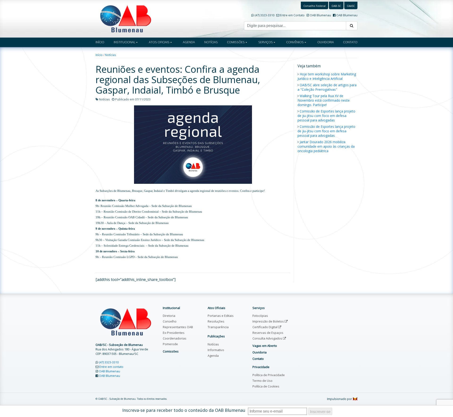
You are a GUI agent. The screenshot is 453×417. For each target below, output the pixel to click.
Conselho (169, 321)
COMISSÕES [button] (236, 42)
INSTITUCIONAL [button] (124, 42)
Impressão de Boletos (268, 321)
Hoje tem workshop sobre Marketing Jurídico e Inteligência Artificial (327, 76)
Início (99, 55)
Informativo (216, 350)
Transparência (218, 327)
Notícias (110, 55)
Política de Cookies (265, 386)
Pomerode (170, 344)
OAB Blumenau (320, 15)
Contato (258, 359)
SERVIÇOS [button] (265, 42)
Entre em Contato (292, 15)
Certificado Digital (265, 327)
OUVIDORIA (325, 42)
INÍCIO (100, 42)
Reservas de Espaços (267, 333)
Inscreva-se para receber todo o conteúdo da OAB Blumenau (183, 410)
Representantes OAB (178, 327)
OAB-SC (336, 6)
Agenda (213, 355)
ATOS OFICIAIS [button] (159, 42)
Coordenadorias (174, 338)
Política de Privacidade (268, 375)
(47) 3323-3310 (264, 15)
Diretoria (169, 316)
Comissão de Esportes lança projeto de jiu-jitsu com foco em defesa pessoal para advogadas (326, 115)
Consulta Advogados (267, 338)
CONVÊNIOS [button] (295, 42)
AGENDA (189, 42)
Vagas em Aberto (264, 346)
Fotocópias (260, 316)
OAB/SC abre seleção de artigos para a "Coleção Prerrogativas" (327, 87)
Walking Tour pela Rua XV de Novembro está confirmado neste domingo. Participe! (324, 100)
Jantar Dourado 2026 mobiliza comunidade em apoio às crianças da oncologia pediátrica (326, 146)
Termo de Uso (262, 380)
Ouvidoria (259, 352)
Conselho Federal (314, 6)
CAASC (351, 6)
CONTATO (350, 42)
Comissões (171, 351)
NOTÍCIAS (211, 42)
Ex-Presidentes (174, 333)
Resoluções (216, 321)
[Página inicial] (126, 18)
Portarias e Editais (221, 316)
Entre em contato (111, 367)
